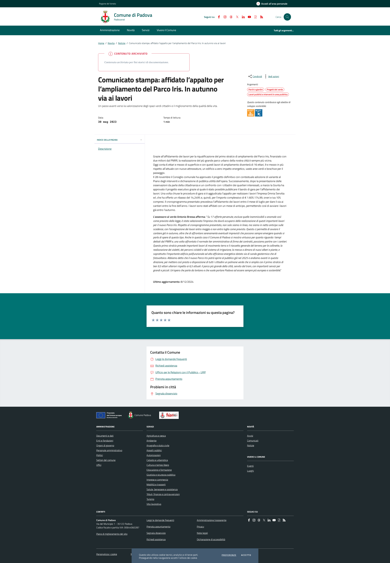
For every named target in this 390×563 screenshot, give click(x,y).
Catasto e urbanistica (157, 460)
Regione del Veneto (107, 3)
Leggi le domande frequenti (160, 520)
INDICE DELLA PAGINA (107, 139)
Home (101, 43)
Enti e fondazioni (104, 440)
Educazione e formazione (159, 470)
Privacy (200, 526)
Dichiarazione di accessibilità (211, 539)
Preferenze (229, 555)
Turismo (150, 499)
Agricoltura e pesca (156, 435)
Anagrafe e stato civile (158, 445)
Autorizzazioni (154, 455)
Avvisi (250, 435)
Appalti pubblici (154, 450)
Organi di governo (105, 445)
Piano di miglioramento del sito (111, 534)
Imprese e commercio (157, 479)
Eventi (250, 466)
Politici (99, 455)
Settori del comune (105, 460)
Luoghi (250, 471)
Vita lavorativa (154, 504)
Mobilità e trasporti (156, 484)
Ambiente (151, 440)
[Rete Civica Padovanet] (169, 415)
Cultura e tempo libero (158, 465)
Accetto (246, 555)
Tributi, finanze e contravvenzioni (163, 494)
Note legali (202, 533)
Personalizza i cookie (106, 554)
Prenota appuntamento (158, 526)
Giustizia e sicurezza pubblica (161, 475)
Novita (111, 43)
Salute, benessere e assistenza (162, 489)
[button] (287, 17)
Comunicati (252, 440)
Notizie (121, 43)
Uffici (98, 465)
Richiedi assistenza (156, 539)
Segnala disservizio (156, 533)
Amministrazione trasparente (211, 520)
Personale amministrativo (109, 450)
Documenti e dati (104, 435)
